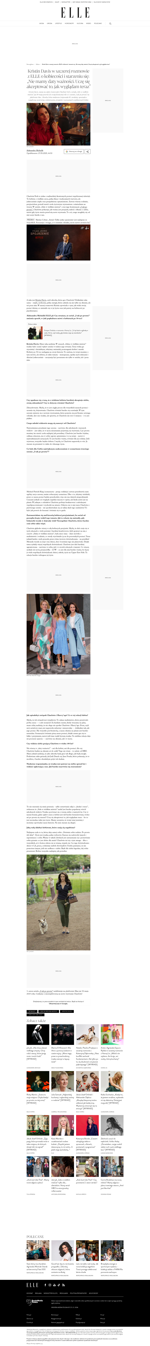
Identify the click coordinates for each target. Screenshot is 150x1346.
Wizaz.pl (102, 1319)
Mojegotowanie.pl (56, 1319)
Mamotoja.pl (54, 1315)
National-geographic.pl (57, 1322)
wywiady (32, 1011)
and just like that (35, 1015)
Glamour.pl (30, 1319)
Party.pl (29, 1315)
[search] (110, 23)
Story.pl (102, 1322)
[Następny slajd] (123, 1250)
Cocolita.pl (30, 1322)
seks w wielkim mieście (49, 1011)
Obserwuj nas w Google (75, 151)
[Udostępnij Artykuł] (87, 151)
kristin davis (67, 1011)
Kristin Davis (40, 300)
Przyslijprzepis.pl (80, 1322)
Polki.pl (78, 1315)
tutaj (41, 1343)
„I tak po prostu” (46, 991)
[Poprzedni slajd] (27, 1250)
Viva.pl (102, 1315)
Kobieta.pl (79, 1319)
